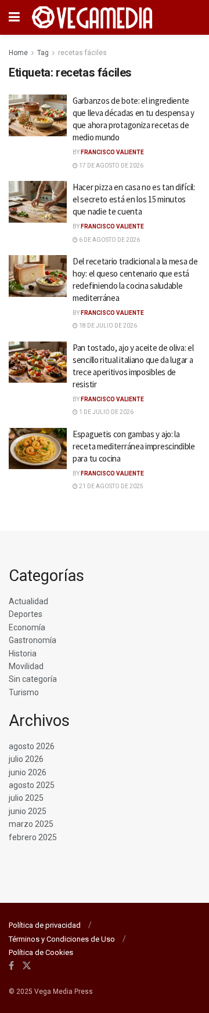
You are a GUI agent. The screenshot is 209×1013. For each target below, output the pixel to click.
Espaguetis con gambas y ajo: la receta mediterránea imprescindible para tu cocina (134, 446)
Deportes (25, 614)
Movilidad (26, 666)
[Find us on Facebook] (11, 965)
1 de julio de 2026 (106, 412)
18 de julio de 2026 (107, 325)
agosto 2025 (32, 785)
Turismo (24, 692)
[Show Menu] (14, 17)
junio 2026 (27, 772)
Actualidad (28, 601)
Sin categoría (33, 679)
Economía (27, 627)
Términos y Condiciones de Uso (62, 939)
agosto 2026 (32, 746)
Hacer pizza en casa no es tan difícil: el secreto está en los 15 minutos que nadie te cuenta (134, 199)
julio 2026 (26, 759)
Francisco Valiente (112, 152)
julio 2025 (26, 798)
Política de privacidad (45, 925)
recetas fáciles (82, 53)
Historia (23, 653)
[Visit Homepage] (92, 17)
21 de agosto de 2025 (110, 486)
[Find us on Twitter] (26, 965)
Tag (43, 53)
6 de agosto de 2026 (109, 240)
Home (18, 53)
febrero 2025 (33, 837)
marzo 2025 (31, 824)
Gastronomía (32, 640)
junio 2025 (27, 811)
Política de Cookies (41, 952)
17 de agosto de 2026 (110, 165)
